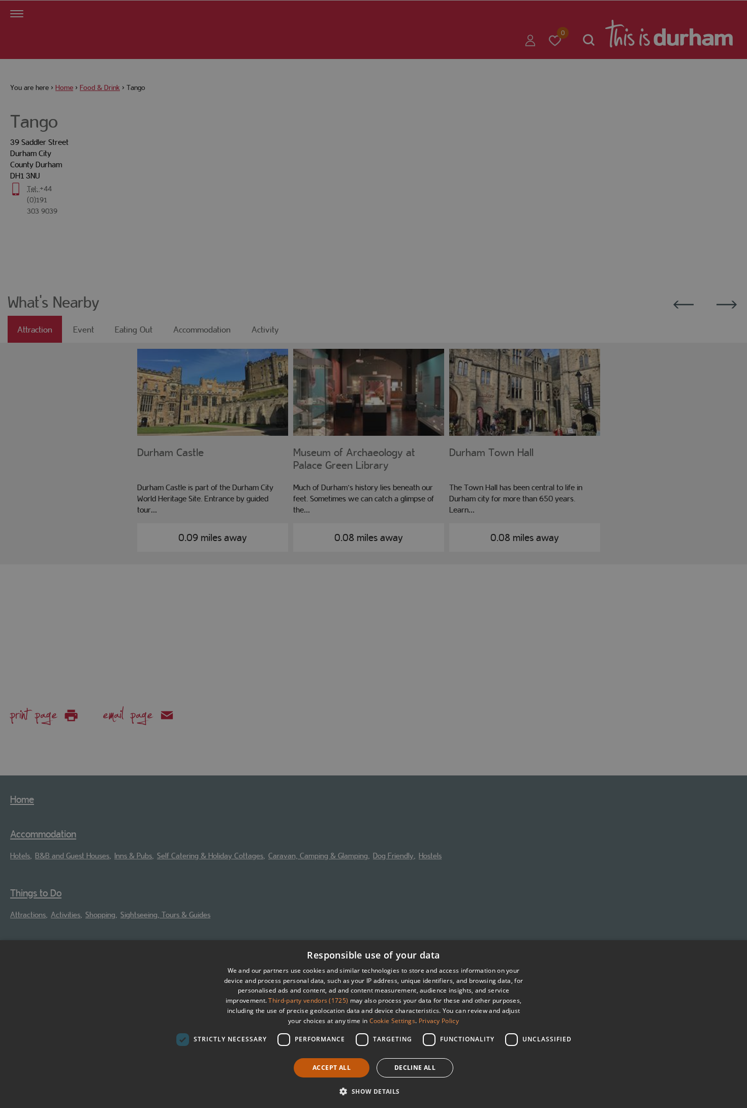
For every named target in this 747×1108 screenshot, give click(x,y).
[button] (373, 1090)
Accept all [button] (332, 1067)
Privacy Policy (439, 1020)
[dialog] (373, 1024)
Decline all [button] (414, 1067)
